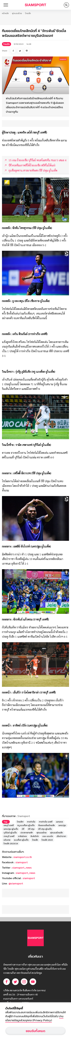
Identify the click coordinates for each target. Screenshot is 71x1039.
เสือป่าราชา (61, 836)
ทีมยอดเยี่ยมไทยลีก (46, 825)
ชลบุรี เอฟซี (9, 825)
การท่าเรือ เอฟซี (45, 821)
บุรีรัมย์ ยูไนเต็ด (10, 832)
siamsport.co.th (22, 857)
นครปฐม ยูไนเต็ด (11, 829)
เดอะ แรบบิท (47, 836)
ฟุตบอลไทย (17, 13)
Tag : (6, 821)
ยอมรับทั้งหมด (35, 1030)
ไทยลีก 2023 (47, 839)
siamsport (22, 862)
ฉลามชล (59, 821)
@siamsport (16, 883)
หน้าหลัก (5, 13)
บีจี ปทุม (31, 829)
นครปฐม (62, 825)
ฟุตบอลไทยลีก (56, 832)
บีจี (23, 829)
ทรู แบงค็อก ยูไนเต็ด (26, 825)
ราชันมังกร (22, 836)
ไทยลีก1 (20, 821)
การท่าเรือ (31, 821)
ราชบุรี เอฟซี (9, 836)
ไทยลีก (28, 13)
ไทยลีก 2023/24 (11, 843)
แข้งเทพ (7, 839)
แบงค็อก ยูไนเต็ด (21, 839)
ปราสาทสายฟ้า (26, 832)
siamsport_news (22, 868)
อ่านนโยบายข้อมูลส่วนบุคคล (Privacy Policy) (34, 1018)
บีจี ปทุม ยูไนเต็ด (45, 829)
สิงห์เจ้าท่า (35, 836)
